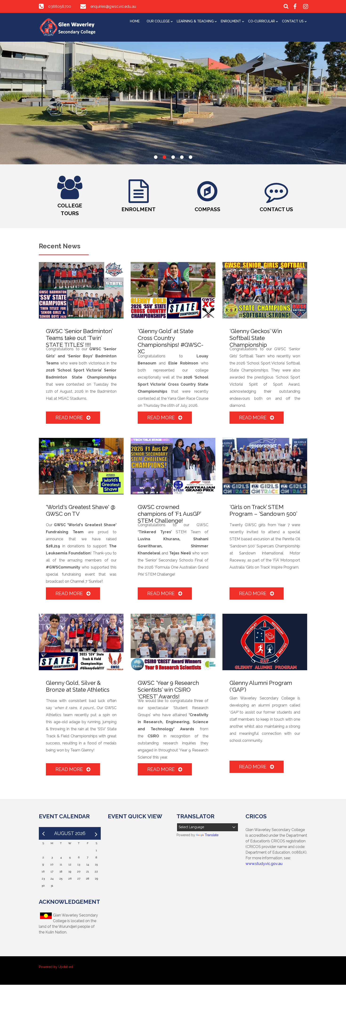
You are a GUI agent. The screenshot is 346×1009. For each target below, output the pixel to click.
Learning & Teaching (195, 21)
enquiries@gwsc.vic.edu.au (113, 6)
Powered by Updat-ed (56, 967)
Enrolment (231, 21)
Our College (158, 21)
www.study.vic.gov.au (263, 863)
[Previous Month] (43, 833)
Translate (211, 835)
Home (135, 21)
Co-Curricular (261, 21)
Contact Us (293, 21)
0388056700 (59, 6)
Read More (70, 417)
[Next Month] (96, 833)
